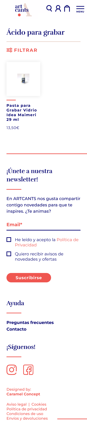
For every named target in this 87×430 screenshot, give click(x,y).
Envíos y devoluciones (27, 418)
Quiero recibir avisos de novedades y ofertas (39, 256)
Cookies (38, 404)
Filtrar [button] (25, 50)
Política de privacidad (26, 409)
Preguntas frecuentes (30, 322)
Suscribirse (29, 277)
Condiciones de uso (24, 413)
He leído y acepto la (47, 242)
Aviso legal (16, 404)
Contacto (16, 329)
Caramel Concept (23, 394)
